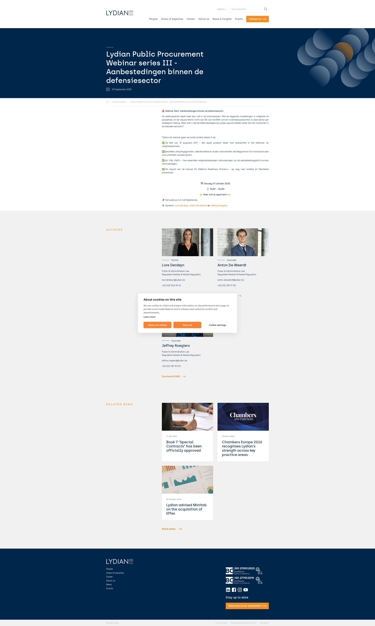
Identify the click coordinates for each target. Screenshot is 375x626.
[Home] (107, 101)
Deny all (187, 324)
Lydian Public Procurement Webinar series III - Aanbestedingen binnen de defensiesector (168, 102)
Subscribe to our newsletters (244, 605)
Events (239, 19)
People (153, 19)
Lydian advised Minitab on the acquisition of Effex (186, 509)
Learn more (149, 316)
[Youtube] (245, 589)
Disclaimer (264, 623)
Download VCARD (227, 295)
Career (191, 19)
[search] (266, 9)
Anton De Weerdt (198, 205)
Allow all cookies (157, 324)
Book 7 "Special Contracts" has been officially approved (184, 446)
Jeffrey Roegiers (219, 205)
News (109, 584)
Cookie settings (217, 324)
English (220, 9)
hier (229, 194)
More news (169, 529)
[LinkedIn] (228, 589)
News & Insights (222, 19)
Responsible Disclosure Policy (243, 623)
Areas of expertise (172, 19)
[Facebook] (234, 589)
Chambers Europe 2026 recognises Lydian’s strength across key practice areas (242, 448)
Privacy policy (221, 623)
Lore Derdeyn (182, 205)
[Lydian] (119, 13)
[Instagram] (239, 589)
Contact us (255, 19)
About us (203, 19)
